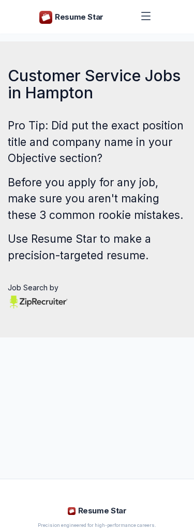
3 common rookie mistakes (109, 215)
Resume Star (64, 238)
